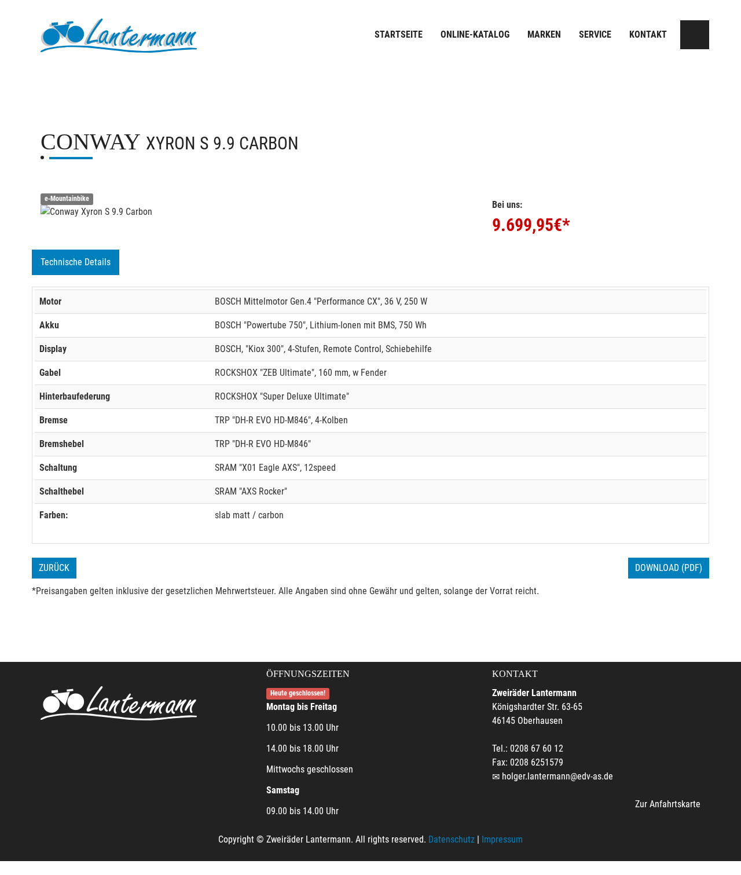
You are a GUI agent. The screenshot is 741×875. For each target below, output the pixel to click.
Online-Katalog (475, 34)
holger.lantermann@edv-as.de (557, 776)
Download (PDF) (668, 567)
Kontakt (648, 34)
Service (595, 34)
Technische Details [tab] (76, 262)
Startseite (399, 34)
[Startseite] (119, 36)
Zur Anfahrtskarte (667, 804)
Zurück (54, 567)
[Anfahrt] (694, 34)
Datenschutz (451, 839)
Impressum (502, 839)
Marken (544, 34)
